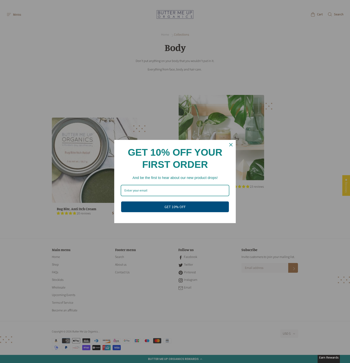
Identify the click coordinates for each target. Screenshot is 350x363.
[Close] (231, 145)
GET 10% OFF (175, 206)
